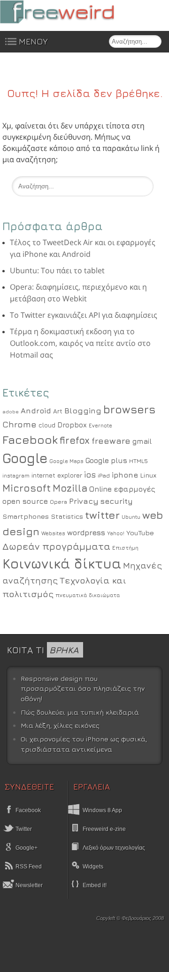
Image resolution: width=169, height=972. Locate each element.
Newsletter (28, 885)
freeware (111, 440)
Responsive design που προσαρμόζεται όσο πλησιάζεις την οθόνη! (83, 688)
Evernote (100, 425)
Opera (58, 502)
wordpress (86, 532)
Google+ (26, 848)
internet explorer (56, 475)
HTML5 (138, 460)
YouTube (140, 533)
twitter (102, 514)
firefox (75, 440)
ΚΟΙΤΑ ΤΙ (42, 649)
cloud (46, 425)
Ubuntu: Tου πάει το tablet (57, 270)
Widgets (93, 866)
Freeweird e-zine (104, 829)
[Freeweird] (70, 11)
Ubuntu (131, 517)
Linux (148, 475)
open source (25, 501)
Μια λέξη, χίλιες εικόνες (60, 725)
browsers (129, 409)
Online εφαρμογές (122, 489)
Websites (53, 533)
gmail (142, 441)
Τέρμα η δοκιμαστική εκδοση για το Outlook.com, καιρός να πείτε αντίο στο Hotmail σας (80, 343)
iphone (125, 474)
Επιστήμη (125, 548)
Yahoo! (115, 533)
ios (90, 474)
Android (36, 410)
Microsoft (26, 488)
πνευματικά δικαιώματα (87, 595)
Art (57, 411)
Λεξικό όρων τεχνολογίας (114, 848)
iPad (104, 475)
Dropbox (72, 425)
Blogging (82, 410)
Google (24, 458)
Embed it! (95, 885)
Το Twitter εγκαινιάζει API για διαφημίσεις (83, 315)
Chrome (19, 424)
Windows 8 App (102, 810)
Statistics (67, 516)
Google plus (106, 460)
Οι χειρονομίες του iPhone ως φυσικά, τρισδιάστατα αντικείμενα (84, 744)
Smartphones (25, 516)
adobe (10, 411)
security (116, 501)
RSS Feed (28, 866)
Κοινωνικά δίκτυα (61, 563)
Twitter (23, 829)
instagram (16, 475)
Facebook (30, 439)
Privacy (84, 501)
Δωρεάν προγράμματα (56, 546)
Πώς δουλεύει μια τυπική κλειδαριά (80, 712)
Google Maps (66, 461)
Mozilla (70, 488)
